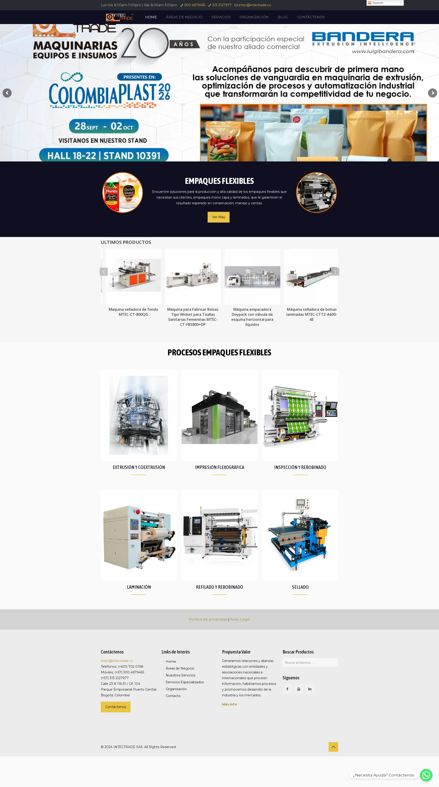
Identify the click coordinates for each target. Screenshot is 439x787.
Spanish (377, 3)
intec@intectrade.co (255, 5)
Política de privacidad (208, 619)
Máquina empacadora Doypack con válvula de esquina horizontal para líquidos (249, 317)
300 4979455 (194, 5)
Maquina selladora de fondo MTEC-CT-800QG (130, 312)
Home (171, 661)
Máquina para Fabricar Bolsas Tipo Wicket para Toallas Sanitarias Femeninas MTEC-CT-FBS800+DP (189, 317)
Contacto (173, 696)
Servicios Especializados (185, 682)
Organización (176, 689)
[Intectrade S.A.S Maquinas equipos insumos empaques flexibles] (119, 17)
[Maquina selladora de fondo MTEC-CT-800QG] (130, 277)
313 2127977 (222, 5)
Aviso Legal (240, 619)
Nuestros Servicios (180, 675)
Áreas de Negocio (180, 668)
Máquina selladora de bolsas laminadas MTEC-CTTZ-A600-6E (308, 314)
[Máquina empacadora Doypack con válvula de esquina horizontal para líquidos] (249, 277)
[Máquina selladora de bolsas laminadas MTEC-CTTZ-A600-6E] (309, 277)
